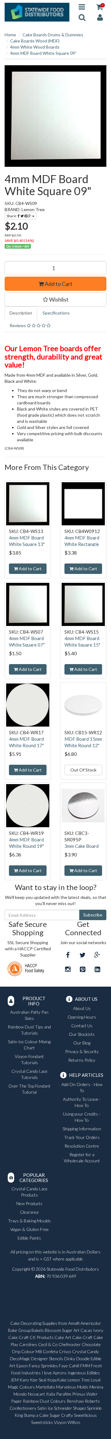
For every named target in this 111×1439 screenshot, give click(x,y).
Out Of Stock (83, 769)
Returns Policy (81, 1060)
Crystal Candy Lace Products (29, 1191)
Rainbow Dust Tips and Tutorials (29, 1030)
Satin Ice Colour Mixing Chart (29, 1044)
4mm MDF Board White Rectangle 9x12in (81, 544)
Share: (12, 216)
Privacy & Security (82, 1051)
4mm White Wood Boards (35, 47)
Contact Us (81, 1025)
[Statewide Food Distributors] (37, 11)
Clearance (29, 1212)
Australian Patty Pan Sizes (29, 1015)
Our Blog (81, 1042)
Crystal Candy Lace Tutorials (29, 1074)
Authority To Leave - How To (82, 1102)
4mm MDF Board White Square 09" (43, 53)
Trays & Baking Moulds (29, 1220)
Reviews (18, 325)
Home (10, 34)
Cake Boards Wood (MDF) (35, 40)
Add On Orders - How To (81, 1087)
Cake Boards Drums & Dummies (53, 34)
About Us (82, 1008)
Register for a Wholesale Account (82, 1157)
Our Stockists (82, 1034)
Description (21, 312)
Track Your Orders (82, 1137)
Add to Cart (58, 283)
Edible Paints (29, 1238)
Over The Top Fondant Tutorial (29, 1089)
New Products (29, 1203)
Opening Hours (82, 1017)
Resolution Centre (81, 1145)
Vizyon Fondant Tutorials (29, 1059)
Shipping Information (82, 1128)
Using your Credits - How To (82, 1117)
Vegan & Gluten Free (29, 1229)
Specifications (56, 312)
